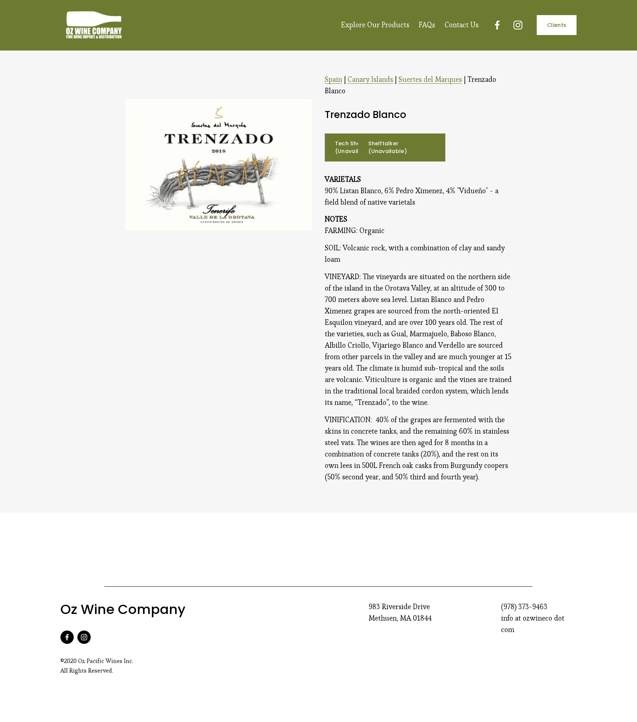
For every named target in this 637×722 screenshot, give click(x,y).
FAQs (427, 24)
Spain (333, 79)
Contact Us (461, 24)
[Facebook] (497, 25)
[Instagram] (517, 25)
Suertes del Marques (430, 79)
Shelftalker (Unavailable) (387, 147)
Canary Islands (370, 79)
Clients (556, 25)
